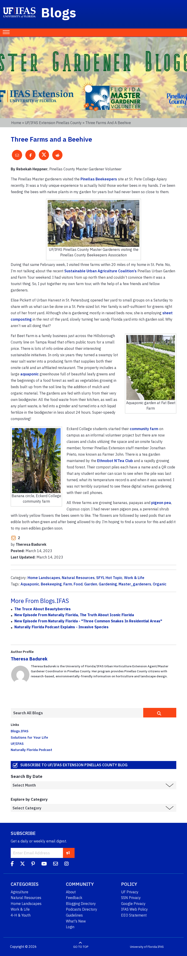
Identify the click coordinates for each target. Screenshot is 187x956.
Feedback (74, 897)
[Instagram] (66, 864)
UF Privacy (129, 892)
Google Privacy (133, 903)
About (71, 892)
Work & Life (134, 577)
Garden (90, 584)
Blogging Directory (81, 903)
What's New (76, 921)
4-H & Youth (21, 915)
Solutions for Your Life (29, 737)
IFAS (161, 947)
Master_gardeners (135, 584)
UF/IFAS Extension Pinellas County (53, 122)
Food (78, 584)
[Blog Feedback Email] (55, 864)
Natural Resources (78, 577)
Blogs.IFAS (20, 731)
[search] (159, 712)
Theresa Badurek (29, 659)
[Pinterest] (33, 864)
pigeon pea (161, 502)
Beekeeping (51, 584)
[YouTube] (44, 864)
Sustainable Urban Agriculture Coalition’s (100, 271)
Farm (67, 584)
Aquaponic (30, 584)
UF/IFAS (17, 743)
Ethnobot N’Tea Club (115, 460)
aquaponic (29, 374)
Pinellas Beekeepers (99, 179)
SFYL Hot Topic (109, 577)
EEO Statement (134, 915)
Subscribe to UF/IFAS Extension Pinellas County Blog (73, 764)
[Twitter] (22, 864)
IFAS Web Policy (134, 909)
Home (16, 122)
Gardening (108, 584)
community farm (144, 428)
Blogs (58, 12)
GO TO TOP (80, 947)
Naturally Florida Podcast (31, 749)
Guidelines (74, 915)
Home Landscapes (44, 577)
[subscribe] (68, 853)
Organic (159, 584)
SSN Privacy (131, 897)
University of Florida (143, 947)
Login (70, 927)
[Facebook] (12, 864)
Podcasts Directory (81, 909)
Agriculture (19, 892)
